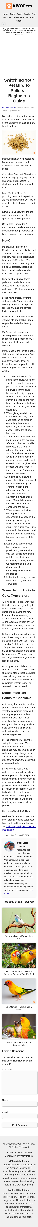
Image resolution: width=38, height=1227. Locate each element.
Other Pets (18, 17)
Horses (7, 17)
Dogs (19, 14)
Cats (12, 14)
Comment (8, 1069)
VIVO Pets (6, 107)
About (19, 20)
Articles (30, 17)
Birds (27, 14)
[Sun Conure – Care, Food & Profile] (19, 1003)
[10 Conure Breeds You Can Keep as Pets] (19, 1038)
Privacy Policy (25, 1156)
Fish (34, 14)
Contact (19, 1152)
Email (6, 1112)
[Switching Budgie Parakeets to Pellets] (19, 932)
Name (6, 1100)
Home (5, 14)
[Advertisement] (19, 55)
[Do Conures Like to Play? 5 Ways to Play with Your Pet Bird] (19, 967)
